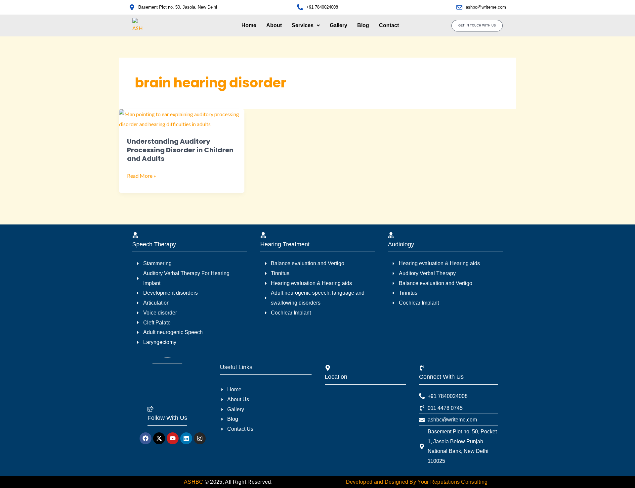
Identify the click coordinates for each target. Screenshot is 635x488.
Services (303, 25)
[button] (306, 25)
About (274, 25)
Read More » (141, 176)
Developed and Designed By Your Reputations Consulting (417, 482)
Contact (389, 25)
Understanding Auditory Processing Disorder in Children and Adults (180, 150)
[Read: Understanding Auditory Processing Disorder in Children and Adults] (181, 118)
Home (248, 25)
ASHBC (194, 482)
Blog (363, 25)
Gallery (338, 25)
